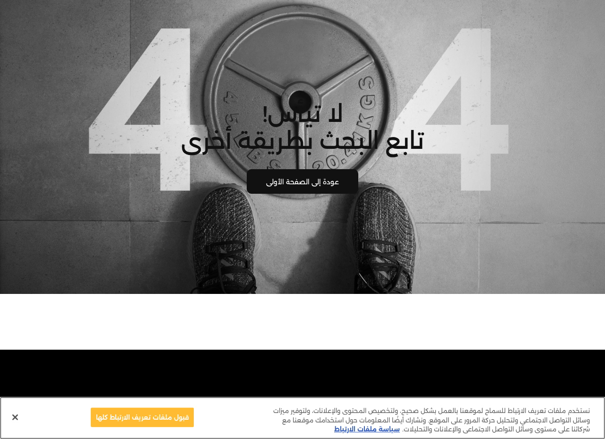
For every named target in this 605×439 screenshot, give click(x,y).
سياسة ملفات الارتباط (367, 429)
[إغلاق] (15, 417)
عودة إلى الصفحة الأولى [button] (302, 182)
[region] (302, 418)
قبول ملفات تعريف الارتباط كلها (142, 417)
